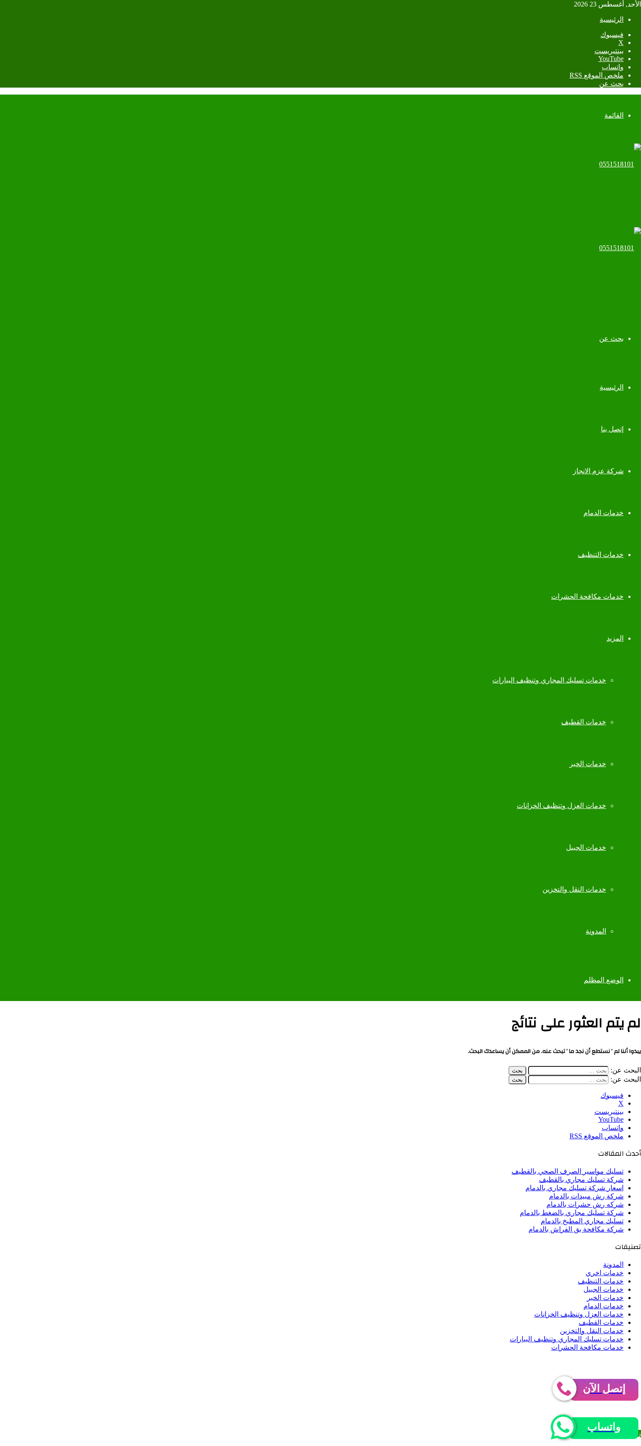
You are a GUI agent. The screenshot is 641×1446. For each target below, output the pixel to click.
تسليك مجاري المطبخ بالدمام (582, 1221)
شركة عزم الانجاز (598, 471)
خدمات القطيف (583, 722)
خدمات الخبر (587, 763)
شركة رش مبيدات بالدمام (586, 1196)
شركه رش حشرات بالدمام (585, 1204)
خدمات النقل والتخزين (574, 889)
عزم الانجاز (489, 1362)
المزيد (615, 638)
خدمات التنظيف (601, 554)
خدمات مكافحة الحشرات (587, 596)
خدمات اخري (605, 1272)
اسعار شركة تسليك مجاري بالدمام (574, 1187)
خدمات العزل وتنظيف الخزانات (561, 805)
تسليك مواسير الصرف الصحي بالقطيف (567, 1171)
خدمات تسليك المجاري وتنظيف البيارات (549, 680)
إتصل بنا (612, 429)
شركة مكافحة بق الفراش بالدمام (576, 1229)
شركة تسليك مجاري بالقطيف (581, 1179)
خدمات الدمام (603, 512)
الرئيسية (612, 19)
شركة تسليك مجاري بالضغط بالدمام (572, 1212)
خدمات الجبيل (586, 847)
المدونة (596, 931)
